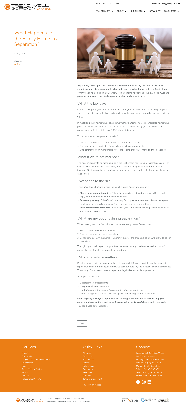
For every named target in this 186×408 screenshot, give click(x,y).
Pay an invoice (94, 385)
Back (82, 323)
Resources (155, 11)
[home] (27, 9)
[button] (104, 11)
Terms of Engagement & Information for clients (65, 399)
